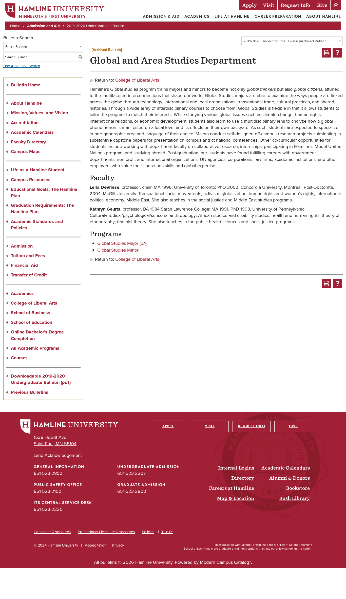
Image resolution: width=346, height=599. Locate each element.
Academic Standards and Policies (37, 224)
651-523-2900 (131, 491)
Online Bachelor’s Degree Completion (37, 335)
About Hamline (323, 16)
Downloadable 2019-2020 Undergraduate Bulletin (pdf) (41, 379)
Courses (19, 357)
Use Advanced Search (21, 66)
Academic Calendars (32, 132)
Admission (22, 246)
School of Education (31, 322)
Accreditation (25, 122)
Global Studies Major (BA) (122, 243)
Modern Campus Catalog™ (225, 562)
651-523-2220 (48, 509)
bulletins (108, 562)
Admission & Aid (161, 16)
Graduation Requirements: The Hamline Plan (42, 208)
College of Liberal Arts (34, 303)
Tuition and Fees (28, 255)
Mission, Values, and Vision (39, 112)
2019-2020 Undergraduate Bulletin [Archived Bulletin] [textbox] (285, 41)
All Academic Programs (35, 348)
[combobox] (292, 41)
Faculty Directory (28, 142)
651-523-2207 (131, 473)
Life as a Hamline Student (37, 169)
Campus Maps (26, 151)
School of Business (30, 312)
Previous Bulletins (29, 392)
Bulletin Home (25, 85)
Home (15, 26)
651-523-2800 (48, 473)
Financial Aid (24, 265)
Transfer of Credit (29, 275)
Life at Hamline (232, 16)
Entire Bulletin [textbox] (16, 46)
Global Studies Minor (118, 250)
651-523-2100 (47, 491)
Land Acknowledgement (58, 455)
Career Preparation (278, 16)
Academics (196, 16)
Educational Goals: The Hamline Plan (44, 192)
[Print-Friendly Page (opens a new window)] (326, 53)
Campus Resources (30, 179)
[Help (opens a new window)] (337, 53)
